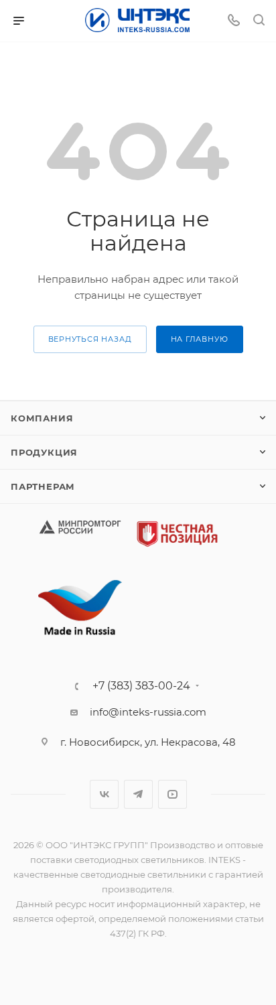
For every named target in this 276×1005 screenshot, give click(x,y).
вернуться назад (90, 339)
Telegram (138, 794)
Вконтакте (104, 794)
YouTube (172, 794)
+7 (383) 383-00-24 (141, 686)
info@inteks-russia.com (148, 712)
